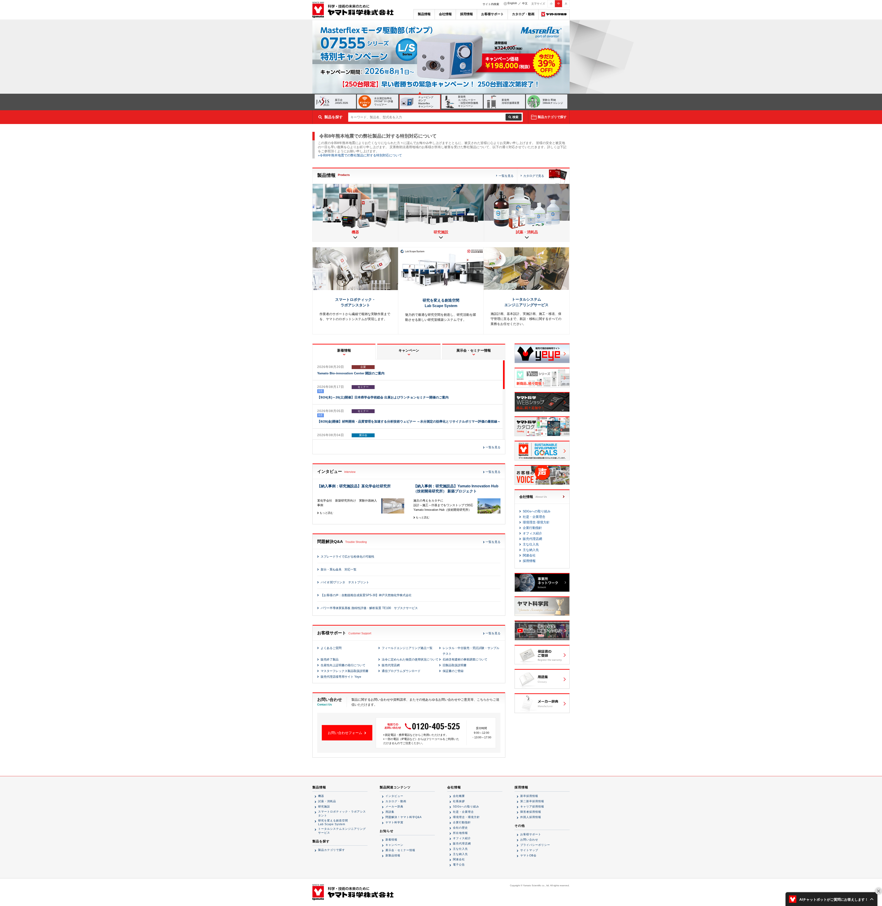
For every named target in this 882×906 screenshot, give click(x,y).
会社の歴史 (460, 827)
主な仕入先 (531, 544)
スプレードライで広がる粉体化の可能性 (347, 556)
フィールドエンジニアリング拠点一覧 (407, 648)
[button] (831, 899)
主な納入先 (531, 550)
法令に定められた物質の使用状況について (410, 659)
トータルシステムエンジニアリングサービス (342, 830)
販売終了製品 (330, 659)
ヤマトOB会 (528, 855)
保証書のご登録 (453, 671)
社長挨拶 (459, 801)
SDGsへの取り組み (537, 511)
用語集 (389, 811)
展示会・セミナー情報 (400, 850)
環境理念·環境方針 (536, 522)
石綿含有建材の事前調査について (465, 659)
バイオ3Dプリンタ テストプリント (345, 582)
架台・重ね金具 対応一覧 (338, 569)
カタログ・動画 (523, 14)
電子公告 (459, 864)
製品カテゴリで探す (331, 850)
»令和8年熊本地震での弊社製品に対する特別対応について (360, 155)
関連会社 (529, 555)
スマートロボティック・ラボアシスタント (342, 813)
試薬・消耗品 (327, 801)
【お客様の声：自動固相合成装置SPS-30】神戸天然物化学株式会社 (366, 595)
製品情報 (424, 14)
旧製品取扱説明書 (454, 665)
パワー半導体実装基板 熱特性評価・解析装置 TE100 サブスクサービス (369, 608)
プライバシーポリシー (535, 845)
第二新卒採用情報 (532, 801)
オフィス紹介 (532, 533)
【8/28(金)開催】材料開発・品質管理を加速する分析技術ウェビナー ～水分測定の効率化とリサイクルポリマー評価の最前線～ (408, 421)
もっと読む (326, 512)
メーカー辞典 (394, 806)
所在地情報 (460, 833)
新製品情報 (392, 855)
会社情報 (445, 14)
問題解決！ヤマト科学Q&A (403, 817)
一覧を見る (506, 176)
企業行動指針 (532, 528)
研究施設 (324, 806)
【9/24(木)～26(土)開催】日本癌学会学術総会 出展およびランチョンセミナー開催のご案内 (383, 397)
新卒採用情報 (529, 796)
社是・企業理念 (534, 517)
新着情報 (391, 839)
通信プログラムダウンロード (401, 671)
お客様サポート (492, 14)
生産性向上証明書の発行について (343, 665)
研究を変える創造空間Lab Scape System (333, 822)
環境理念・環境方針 (466, 817)
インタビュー (394, 796)
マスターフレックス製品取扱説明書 (344, 671)
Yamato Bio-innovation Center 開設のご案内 (350, 373)
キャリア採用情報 (532, 806)
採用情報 (466, 14)
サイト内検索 (491, 4)
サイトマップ (529, 850)
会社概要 (459, 796)
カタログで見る (533, 176)
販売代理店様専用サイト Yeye (341, 676)
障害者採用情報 (530, 811)
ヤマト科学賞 (394, 822)
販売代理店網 (391, 665)
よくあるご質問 (331, 648)
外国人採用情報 (530, 817)
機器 (321, 796)
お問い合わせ (529, 839)
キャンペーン (394, 845)
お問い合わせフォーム (345, 733)
